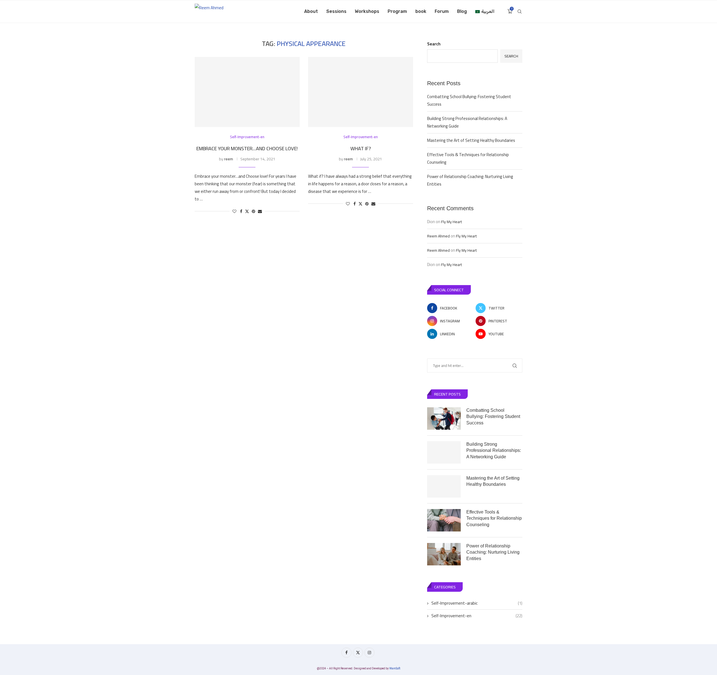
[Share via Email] (260, 211)
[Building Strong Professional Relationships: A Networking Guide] (444, 452)
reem (228, 159)
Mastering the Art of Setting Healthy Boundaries (471, 140)
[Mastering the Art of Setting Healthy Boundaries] (444, 486)
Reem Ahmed (438, 236)
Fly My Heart (451, 221)
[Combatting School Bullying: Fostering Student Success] (444, 418)
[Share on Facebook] (241, 211)
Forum (442, 11)
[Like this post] (234, 211)
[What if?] (360, 92)
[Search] (519, 11)
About (311, 11)
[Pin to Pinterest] (253, 211)
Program (397, 11)
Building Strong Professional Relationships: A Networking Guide (467, 122)
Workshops (367, 11)
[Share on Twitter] (247, 211)
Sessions (336, 11)
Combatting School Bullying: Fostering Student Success (469, 100)
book (420, 11)
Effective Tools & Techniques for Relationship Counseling (468, 158)
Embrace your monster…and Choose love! (247, 148)
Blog (462, 11)
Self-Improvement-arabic (476, 603)
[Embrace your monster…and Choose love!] (247, 92)
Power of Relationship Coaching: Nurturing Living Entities (470, 180)
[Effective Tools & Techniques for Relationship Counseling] (444, 520)
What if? (360, 148)
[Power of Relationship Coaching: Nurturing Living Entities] (444, 554)
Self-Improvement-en (476, 616)
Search (434, 44)
